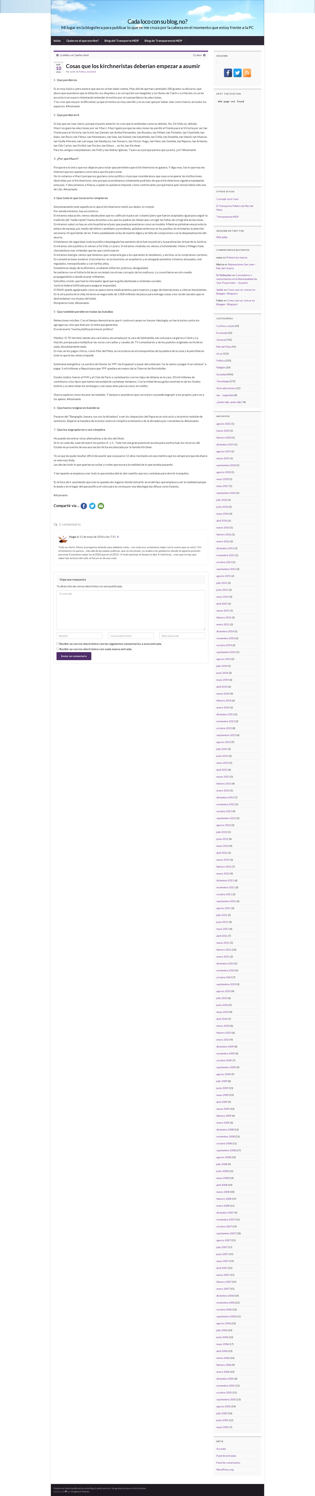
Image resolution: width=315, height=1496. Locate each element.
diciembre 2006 (225, 1295)
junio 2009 (222, 1088)
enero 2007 (223, 1288)
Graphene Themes (80, 1491)
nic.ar (219, 353)
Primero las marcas (237, 257)
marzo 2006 (223, 1357)
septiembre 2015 (226, 569)
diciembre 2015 (225, 548)
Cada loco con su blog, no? (157, 21)
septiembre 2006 (226, 1316)
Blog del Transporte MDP (121, 40)
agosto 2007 (223, 1240)
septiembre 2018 (226, 465)
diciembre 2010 (225, 963)
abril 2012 (222, 852)
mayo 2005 (222, 1427)
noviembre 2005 (225, 1385)
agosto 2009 (223, 1074)
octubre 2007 (224, 1226)
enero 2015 (223, 624)
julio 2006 (221, 1330)
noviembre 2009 (225, 1053)
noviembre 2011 (225, 887)
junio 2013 (222, 755)
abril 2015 (222, 603)
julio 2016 (221, 499)
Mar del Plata (223, 346)
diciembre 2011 (225, 880)
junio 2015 (222, 589)
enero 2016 (223, 541)
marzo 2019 (223, 458)
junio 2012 (222, 838)
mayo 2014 (222, 679)
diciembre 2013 (225, 714)
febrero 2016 (223, 534)
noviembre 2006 (225, 1302)
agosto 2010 (223, 991)
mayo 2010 (222, 1011)
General (220, 339)
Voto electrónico (226, 388)
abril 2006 (222, 1351)
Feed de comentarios (228, 1462)
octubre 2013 (224, 728)
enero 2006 (223, 1371)
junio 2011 (222, 921)
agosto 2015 (223, 575)
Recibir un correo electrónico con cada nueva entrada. (95, 649)
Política (82, 71)
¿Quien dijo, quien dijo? (229, 402)
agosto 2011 (223, 908)
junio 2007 (222, 1254)
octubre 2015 (224, 562)
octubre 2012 (224, 811)
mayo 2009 (222, 1094)
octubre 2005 (224, 1392)
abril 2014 (222, 686)
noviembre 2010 (225, 970)
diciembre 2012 (225, 797)
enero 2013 (223, 790)
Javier (73, 71)
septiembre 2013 (226, 735)
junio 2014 (222, 672)
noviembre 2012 (225, 804)
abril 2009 (222, 1101)
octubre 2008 (224, 1143)
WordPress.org (225, 1469)
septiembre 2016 (226, 492)
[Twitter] (237, 72)
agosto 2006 (223, 1323)
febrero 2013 (223, 783)
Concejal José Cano (227, 198)
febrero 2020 (223, 437)
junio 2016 (222, 506)
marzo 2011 (223, 942)
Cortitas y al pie (225, 325)
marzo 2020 (223, 430)
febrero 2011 (223, 949)
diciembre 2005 (225, 1378)
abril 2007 (222, 1267)
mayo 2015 (222, 596)
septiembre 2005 (226, 1399)
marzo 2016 (223, 527)
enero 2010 (223, 1039)
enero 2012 (223, 873)
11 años (197, 55)
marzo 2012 (223, 859)
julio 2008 (221, 1164)
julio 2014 (221, 665)
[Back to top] (306, 1487)
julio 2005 (221, 1413)
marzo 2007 (223, 1274)
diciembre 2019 (225, 444)
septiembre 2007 (226, 1233)
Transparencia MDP (227, 216)
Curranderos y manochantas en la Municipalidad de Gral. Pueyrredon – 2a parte (236, 279)
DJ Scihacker (224, 275)
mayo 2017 (222, 485)
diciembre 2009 (225, 1046)
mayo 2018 (222, 479)
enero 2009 (223, 1122)
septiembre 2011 (226, 901)
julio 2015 (221, 582)
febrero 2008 (223, 1198)
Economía (221, 332)
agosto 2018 (223, 472)
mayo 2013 (222, 762)
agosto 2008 (223, 1157)
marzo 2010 (223, 1025)
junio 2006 (222, 1337)
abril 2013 (222, 769)
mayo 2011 (222, 928)
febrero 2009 (223, 1115)
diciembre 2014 (225, 631)
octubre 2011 (224, 894)
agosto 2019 (223, 451)
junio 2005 (222, 1420)
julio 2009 (221, 1081)
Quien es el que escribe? (82, 40)
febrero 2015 (223, 617)
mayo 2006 (222, 1344)
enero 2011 (223, 956)
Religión (220, 367)
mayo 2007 (222, 1261)
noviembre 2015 (225, 555)
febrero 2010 (223, 1032)
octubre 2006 (224, 1309)
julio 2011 (221, 915)
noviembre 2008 (225, 1136)
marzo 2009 (223, 1108)
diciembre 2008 (225, 1129)
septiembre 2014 (226, 652)
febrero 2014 (223, 700)
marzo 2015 (223, 610)
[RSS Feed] (247, 72)
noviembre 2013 (225, 721)
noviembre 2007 (225, 1219)
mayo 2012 (222, 845)
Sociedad (91, 71)
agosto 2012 (223, 825)
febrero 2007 (223, 1281)
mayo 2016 (222, 513)
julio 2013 (221, 748)
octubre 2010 (224, 977)
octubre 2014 (224, 645)
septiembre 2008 (226, 1150)
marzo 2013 (223, 776)
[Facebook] (228, 72)
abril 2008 (222, 1184)
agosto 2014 (223, 658)
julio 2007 (221, 1247)
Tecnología (222, 381)
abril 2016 (222, 520)
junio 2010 (222, 1004)
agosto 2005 (223, 1406)
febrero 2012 (223, 866)
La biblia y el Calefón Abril (74, 55)
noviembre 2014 (225, 638)
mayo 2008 (222, 1177)
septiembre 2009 (226, 1067)
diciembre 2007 (225, 1212)
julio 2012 (221, 831)
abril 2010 (222, 1018)
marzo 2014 (223, 693)
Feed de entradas (226, 1455)
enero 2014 (223, 707)
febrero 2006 (223, 1364)
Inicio (57, 40)
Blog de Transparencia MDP (163, 40)
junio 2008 (222, 1171)
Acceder (221, 1448)
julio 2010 (221, 998)
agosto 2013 (223, 742)
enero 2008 (223, 1205)
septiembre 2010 (226, 984)
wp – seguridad (225, 395)
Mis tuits (222, 237)
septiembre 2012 (226, 818)
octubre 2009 (224, 1060)
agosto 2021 (223, 423)
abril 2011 (222, 935)
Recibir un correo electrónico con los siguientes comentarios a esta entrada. (110, 643)
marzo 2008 (223, 1191)
